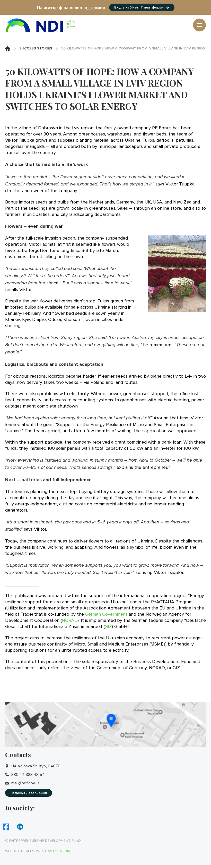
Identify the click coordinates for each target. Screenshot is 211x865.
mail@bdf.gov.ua (25, 783)
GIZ (108, 626)
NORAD (70, 620)
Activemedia (59, 851)
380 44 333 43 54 (28, 774)
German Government (106, 614)
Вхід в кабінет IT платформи (139, 7)
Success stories (35, 48)
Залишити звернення (29, 793)
